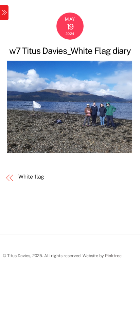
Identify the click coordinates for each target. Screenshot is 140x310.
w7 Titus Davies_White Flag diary (70, 51)
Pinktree (113, 255)
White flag (31, 176)
